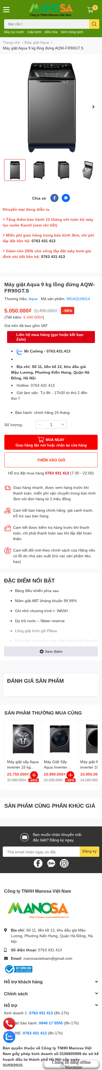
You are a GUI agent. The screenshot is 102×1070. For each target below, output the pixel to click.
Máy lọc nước (14, 32)
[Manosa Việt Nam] (51, 10)
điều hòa (51, 32)
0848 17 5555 (51, 1023)
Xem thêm (54, 651)
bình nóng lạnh (72, 32)
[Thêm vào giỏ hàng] (34, 775)
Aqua (34, 298)
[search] (94, 24)
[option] (51, 106)
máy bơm (34, 32)
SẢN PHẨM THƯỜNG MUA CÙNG (43, 713)
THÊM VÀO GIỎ (51, 460)
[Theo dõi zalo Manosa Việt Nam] (51, 863)
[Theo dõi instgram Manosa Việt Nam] (64, 863)
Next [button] (93, 107)
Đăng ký (89, 851)
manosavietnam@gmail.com (47, 958)
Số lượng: (13, 424)
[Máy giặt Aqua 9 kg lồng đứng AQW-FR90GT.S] (51, 106)
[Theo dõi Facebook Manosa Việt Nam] (38, 863)
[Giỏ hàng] (90, 9)
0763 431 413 (43, 240)
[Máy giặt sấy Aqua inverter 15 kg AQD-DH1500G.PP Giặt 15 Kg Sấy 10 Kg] (23, 739)
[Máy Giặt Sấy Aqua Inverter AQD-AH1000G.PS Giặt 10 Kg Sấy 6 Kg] (60, 739)
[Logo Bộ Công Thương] (18, 969)
